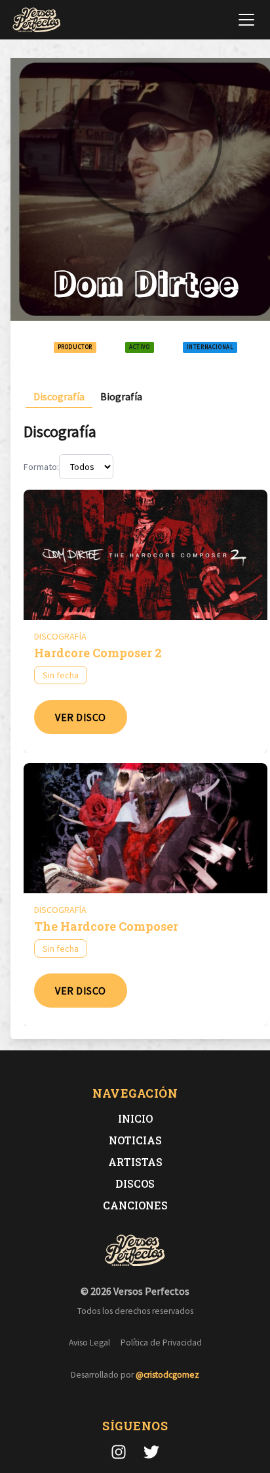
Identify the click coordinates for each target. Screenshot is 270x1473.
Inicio (135, 1118)
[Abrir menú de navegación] (246, 20)
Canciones (135, 1205)
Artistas (135, 1162)
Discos (135, 1183)
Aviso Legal (89, 1342)
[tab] (59, 396)
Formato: (41, 467)
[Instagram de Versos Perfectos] (118, 1452)
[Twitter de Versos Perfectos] (151, 1452)
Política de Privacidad (161, 1342)
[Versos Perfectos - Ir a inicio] (36, 19)
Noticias (135, 1140)
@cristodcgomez (167, 1374)
